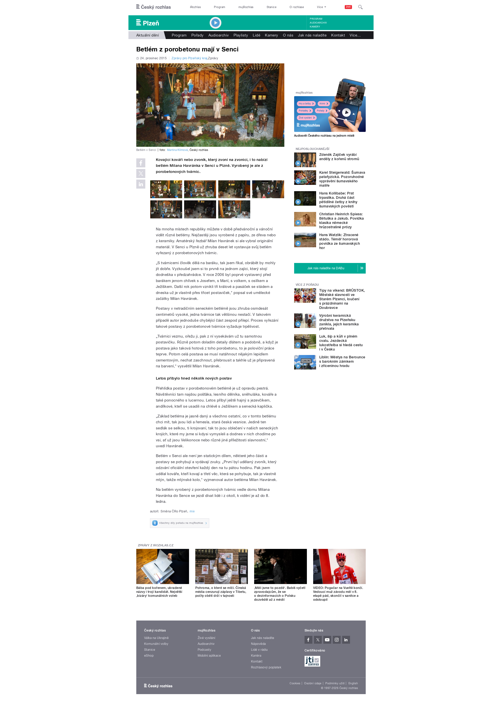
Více (355, 35)
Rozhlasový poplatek (266, 667)
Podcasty (204, 650)
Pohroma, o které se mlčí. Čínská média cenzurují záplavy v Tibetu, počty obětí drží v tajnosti (220, 592)
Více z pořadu (307, 285)
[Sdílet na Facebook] (140, 162)
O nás (288, 35)
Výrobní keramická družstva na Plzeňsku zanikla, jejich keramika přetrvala (339, 321)
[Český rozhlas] (153, 7)
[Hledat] (360, 7)
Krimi (322, 103)
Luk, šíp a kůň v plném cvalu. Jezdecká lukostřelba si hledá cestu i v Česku (341, 342)
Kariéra (256, 655)
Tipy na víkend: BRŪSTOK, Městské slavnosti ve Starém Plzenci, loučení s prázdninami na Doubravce (342, 299)
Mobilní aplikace (209, 655)
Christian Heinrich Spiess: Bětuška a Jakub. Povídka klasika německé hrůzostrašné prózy (341, 220)
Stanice (271, 7)
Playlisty (241, 35)
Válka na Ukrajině (156, 638)
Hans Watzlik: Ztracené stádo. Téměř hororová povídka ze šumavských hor (339, 241)
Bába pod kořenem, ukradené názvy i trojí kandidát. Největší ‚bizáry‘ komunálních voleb (159, 592)
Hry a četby (305, 103)
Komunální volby (156, 644)
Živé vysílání (305, 117)
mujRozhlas (246, 7)
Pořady (197, 35)
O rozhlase (297, 7)
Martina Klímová (177, 150)
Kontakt (338, 35)
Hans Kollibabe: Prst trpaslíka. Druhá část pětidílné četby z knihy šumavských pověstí (338, 199)
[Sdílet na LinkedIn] (140, 184)
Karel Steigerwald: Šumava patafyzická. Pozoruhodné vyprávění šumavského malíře (342, 178)
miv (192, 511)
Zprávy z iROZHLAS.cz (156, 545)
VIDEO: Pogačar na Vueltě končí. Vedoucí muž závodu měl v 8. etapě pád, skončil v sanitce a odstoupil (338, 593)
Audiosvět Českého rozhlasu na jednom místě (324, 135)
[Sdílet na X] (140, 173)
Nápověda (258, 644)
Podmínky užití (335, 683)
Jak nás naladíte (312, 35)
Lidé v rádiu (259, 650)
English (353, 683)
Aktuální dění (147, 35)
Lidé (256, 35)
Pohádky (303, 110)
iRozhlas (195, 7)
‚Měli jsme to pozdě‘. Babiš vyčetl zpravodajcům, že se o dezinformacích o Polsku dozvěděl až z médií (279, 593)
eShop (149, 655)
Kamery (315, 26)
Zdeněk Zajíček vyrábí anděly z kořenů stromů (339, 156)
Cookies (295, 683)
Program (219, 7)
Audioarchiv (318, 22)
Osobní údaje (313, 683)
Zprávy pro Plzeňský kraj (189, 58)
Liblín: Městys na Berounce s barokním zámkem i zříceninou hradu (342, 361)
